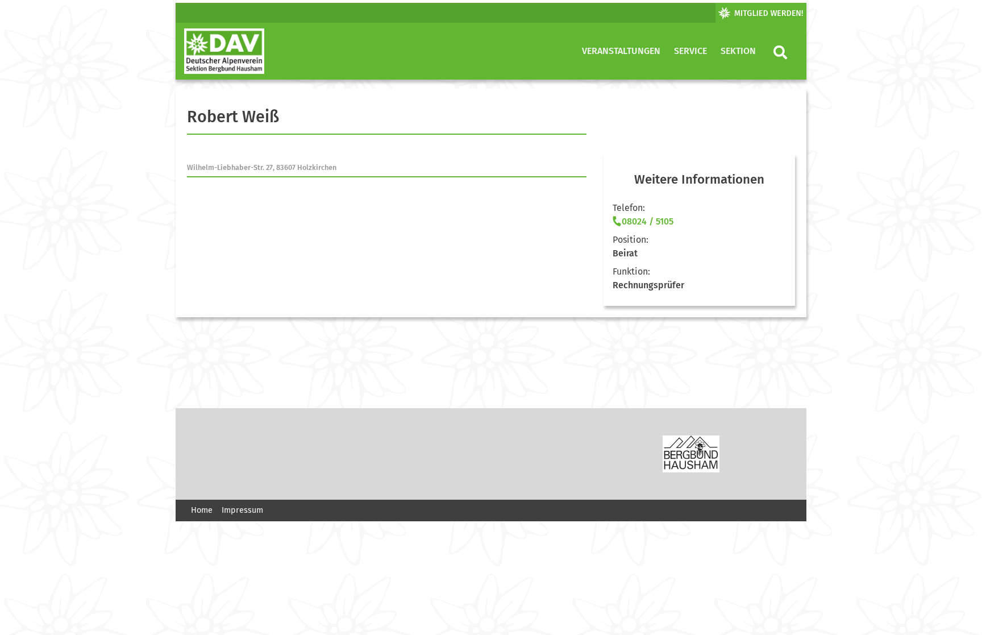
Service (690, 50)
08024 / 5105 (647, 221)
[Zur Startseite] (224, 51)
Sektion (738, 50)
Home (202, 510)
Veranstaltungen (621, 50)
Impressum (242, 510)
